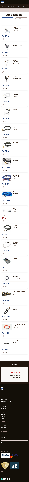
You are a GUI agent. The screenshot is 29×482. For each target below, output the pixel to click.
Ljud (2, 10)
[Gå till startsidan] (2, 2)
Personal (3, 418)
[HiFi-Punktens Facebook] (2, 443)
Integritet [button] (3, 425)
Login (2, 423)
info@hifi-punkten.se (6, 401)
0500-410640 (4, 399)
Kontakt (3, 414)
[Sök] (2, 6)
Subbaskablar (12, 10)
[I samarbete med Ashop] (5, 479)
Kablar (6, 10)
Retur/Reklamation (5, 427)
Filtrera (7, 18)
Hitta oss (3, 416)
